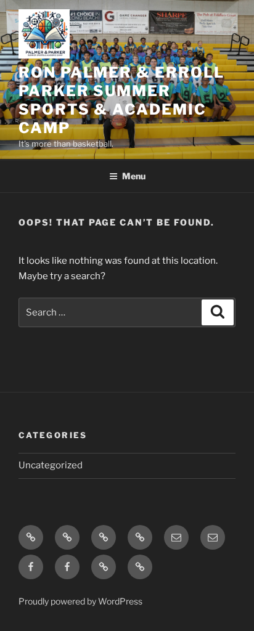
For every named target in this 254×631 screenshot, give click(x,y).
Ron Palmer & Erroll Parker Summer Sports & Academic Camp (121, 100)
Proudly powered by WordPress (80, 601)
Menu (133, 176)
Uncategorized (50, 465)
